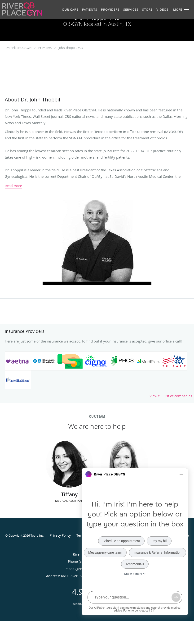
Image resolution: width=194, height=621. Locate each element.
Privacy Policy (60, 535)
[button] (186, 9)
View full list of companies (171, 395)
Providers (45, 48)
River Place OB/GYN (18, 48)
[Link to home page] (21, 9)
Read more (13, 186)
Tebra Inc (37, 535)
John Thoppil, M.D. (71, 48)
